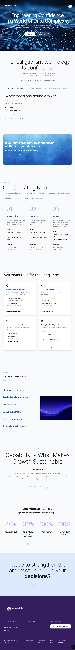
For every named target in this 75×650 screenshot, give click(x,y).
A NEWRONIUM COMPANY (37, 42)
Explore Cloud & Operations (49, 347)
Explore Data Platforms (13, 311)
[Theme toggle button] (73, 647)
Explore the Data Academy (37, 486)
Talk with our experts (12, 156)
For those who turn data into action (58, 88)
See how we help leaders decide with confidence (17, 119)
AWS (5, 625)
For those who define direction (16, 88)
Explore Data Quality (47, 311)
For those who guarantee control (37, 88)
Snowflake (15, 627)
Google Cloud (7, 627)
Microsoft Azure (12, 625)
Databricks (6, 630)
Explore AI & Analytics (12, 347)
